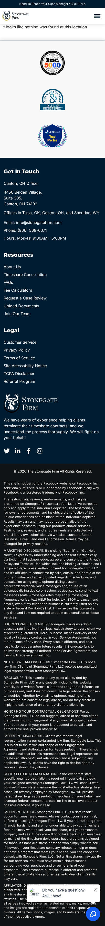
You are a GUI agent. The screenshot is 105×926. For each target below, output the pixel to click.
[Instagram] (40, 451)
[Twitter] (7, 451)
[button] (97, 15)
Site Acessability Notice (25, 365)
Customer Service (20, 342)
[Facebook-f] (29, 451)
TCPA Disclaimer (19, 373)
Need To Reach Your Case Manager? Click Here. (52, 4)
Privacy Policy (17, 350)
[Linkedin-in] (18, 451)
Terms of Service (19, 357)
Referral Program (19, 381)
